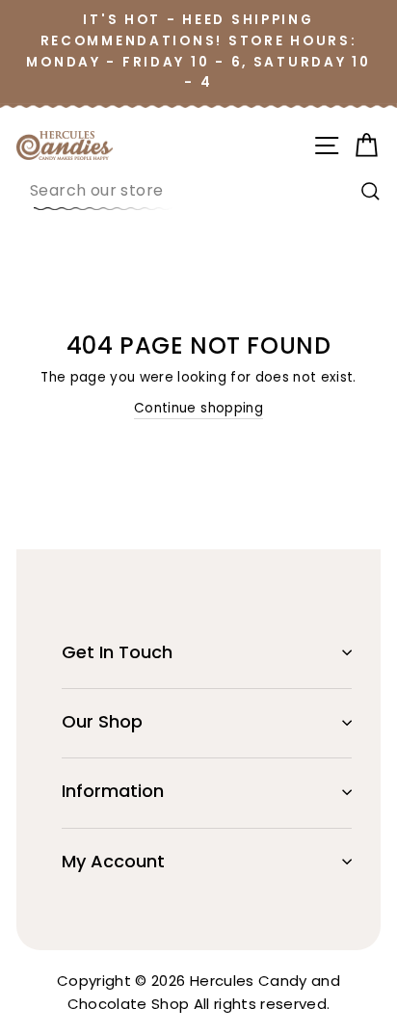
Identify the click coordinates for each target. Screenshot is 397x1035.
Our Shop (102, 721)
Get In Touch (117, 652)
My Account (113, 861)
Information (113, 791)
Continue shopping (198, 408)
